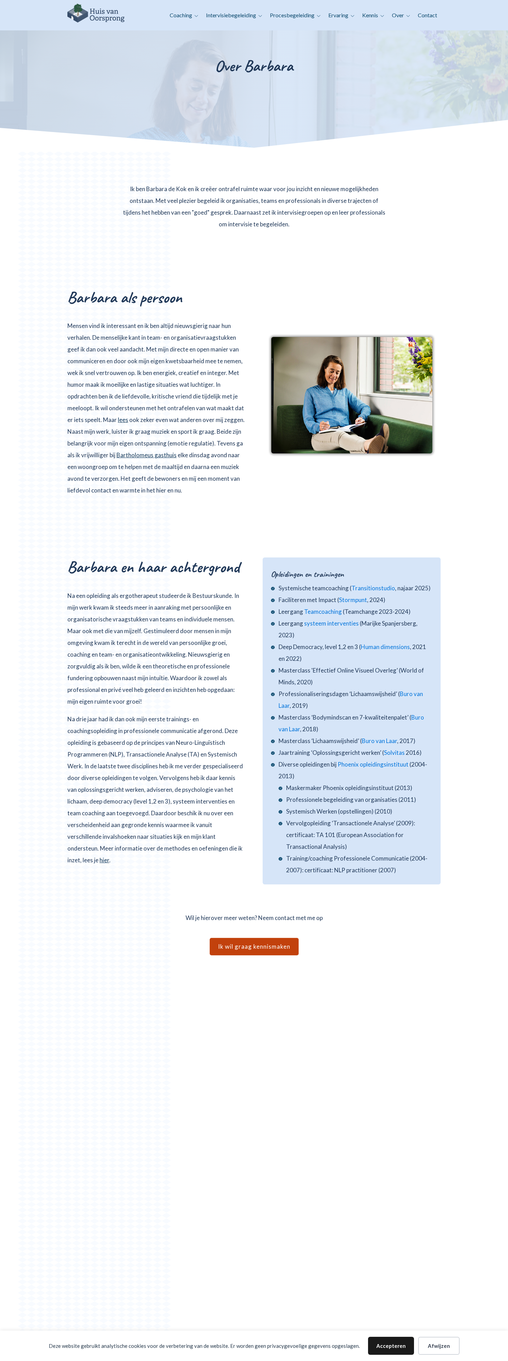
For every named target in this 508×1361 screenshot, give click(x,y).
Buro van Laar (379, 740)
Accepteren (391, 1346)
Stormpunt (353, 599)
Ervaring (338, 15)
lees (123, 419)
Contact (427, 15)
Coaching (181, 15)
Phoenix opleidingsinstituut (373, 764)
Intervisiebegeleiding (231, 15)
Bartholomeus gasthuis (146, 455)
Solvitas (394, 752)
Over (398, 15)
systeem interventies (331, 623)
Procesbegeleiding (292, 15)
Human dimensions (385, 646)
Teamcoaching (323, 611)
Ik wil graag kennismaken (254, 946)
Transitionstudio (373, 588)
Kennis (370, 15)
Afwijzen (439, 1346)
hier (104, 860)
